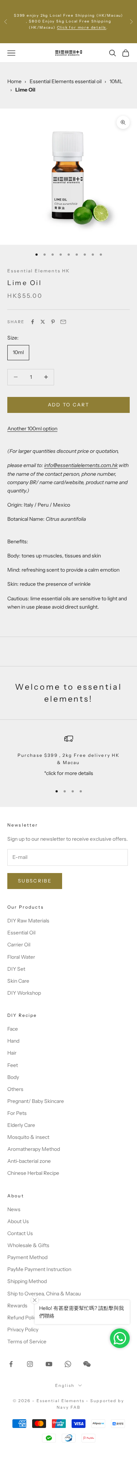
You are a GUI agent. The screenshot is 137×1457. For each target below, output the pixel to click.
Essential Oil (21, 932)
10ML (116, 81)
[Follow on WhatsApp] (68, 1364)
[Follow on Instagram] (30, 1364)
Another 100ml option (32, 428)
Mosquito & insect (28, 1137)
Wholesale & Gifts (28, 1245)
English (65, 1385)
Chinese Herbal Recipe (33, 1173)
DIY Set (16, 969)
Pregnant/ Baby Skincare (35, 1101)
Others (15, 1089)
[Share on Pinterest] (53, 322)
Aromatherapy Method (33, 1149)
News (13, 1209)
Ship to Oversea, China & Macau (44, 1293)
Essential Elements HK (38, 270)
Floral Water (21, 957)
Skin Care (18, 981)
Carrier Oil (18, 944)
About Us (18, 1221)
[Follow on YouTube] (49, 1364)
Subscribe (35, 881)
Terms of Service (26, 1341)
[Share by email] (63, 322)
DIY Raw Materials (28, 920)
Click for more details (82, 27)
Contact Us (20, 1233)
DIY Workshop (24, 993)
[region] (68, 756)
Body (13, 1077)
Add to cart (69, 404)
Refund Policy (23, 1317)
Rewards (17, 1305)
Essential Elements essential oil (66, 81)
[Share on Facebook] (32, 322)
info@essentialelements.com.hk (81, 465)
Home (14, 81)
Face (12, 1029)
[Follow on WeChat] (87, 1364)
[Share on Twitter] (43, 322)
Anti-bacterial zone (29, 1161)
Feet (12, 1065)
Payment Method (27, 1257)
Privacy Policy (22, 1329)
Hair (11, 1053)
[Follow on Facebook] (11, 1364)
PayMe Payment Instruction (39, 1269)
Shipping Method (27, 1281)
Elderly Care (21, 1125)
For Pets (17, 1113)
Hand (13, 1041)
